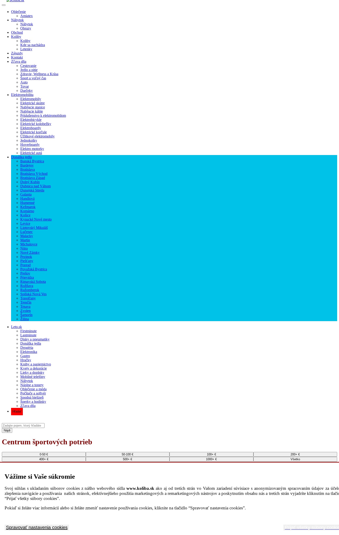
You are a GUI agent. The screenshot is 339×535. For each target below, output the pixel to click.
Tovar (24, 86)
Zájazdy (17, 53)
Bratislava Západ (32, 178)
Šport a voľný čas (33, 78)
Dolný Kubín (30, 182)
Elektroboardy (30, 128)
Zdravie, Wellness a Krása (39, 74)
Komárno (27, 211)
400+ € (43, 459)
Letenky (26, 49)
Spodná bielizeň (32, 397)
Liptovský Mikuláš (34, 228)
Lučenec (26, 232)
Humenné (27, 203)
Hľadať (16, 411)
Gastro (25, 356)
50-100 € (127, 454)
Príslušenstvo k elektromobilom (43, 115)
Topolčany (28, 298)
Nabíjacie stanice (32, 107)
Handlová (27, 198)
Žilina (24, 319)
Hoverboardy (30, 144)
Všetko (295, 459)
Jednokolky (28, 140)
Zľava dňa (18, 61)
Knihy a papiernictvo (35, 364)
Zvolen (25, 311)
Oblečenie (18, 12)
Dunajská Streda (32, 190)
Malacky (26, 236)
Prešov (25, 273)
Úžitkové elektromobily (37, 136)
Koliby (16, 37)
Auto (24, 82)
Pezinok (26, 257)
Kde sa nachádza (32, 45)
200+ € (295, 454)
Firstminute (28, 331)
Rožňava (26, 286)
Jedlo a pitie (29, 70)
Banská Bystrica (32, 161)
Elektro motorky (32, 149)
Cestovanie (28, 66)
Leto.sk (16, 327)
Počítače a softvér (33, 393)
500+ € (127, 459)
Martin (25, 240)
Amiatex (26, 16)
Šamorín (26, 315)
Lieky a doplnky (32, 372)
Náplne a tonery (32, 385)
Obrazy (25, 28)
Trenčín (25, 302)
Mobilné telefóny (32, 377)
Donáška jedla (21, 157)
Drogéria (26, 348)
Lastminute (28, 335)
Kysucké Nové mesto (36, 219)
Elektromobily (30, 99)
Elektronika (28, 352)
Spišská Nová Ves (33, 294)
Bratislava (27, 169)
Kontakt (17, 57)
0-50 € (44, 454)
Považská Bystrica (33, 269)
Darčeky (26, 91)
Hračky (25, 360)
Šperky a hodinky (33, 401)
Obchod (17, 32)
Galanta (26, 194)
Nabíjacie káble (31, 111)
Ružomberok (29, 290)
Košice (25, 215)
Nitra (24, 248)
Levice (25, 223)
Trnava (25, 306)
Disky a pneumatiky (35, 339)
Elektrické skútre (32, 103)
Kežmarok (28, 207)
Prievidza (27, 277)
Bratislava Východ (34, 174)
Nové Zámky (30, 252)
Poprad (25, 265)
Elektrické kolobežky (35, 124)
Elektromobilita (22, 95)
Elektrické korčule (33, 132)
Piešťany (26, 261)
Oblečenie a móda (33, 389)
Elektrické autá (31, 153)
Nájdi (7, 430)
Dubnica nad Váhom (35, 186)
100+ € (211, 454)
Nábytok (17, 20)
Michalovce (28, 244)
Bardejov (27, 165)
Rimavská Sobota (33, 282)
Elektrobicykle (31, 120)
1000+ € (211, 459)
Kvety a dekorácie (33, 368)
